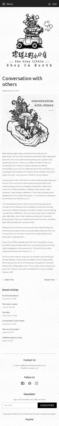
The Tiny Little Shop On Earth (29, 414)
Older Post (9, 280)
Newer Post (49, 280)
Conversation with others (13, 321)
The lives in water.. (10, 304)
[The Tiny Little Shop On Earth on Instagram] (36, 384)
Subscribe (47, 405)
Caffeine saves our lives (12, 337)
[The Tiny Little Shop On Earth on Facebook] (23, 384)
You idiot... (6, 312)
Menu (9, 4)
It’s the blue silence (10, 295)
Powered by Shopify (48, 414)
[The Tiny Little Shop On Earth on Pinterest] (29, 384)
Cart (54, 3)
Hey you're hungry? (11, 329)
